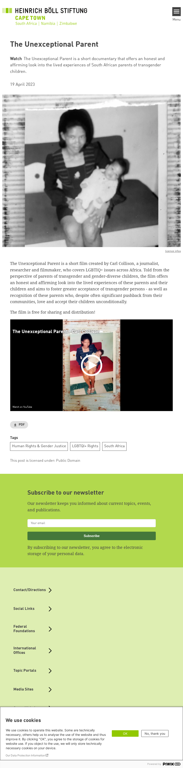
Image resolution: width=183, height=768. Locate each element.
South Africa (114, 446)
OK (125, 733)
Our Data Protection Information (25, 755)
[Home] (44, 13)
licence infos (173, 251)
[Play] (93, 365)
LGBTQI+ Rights (85, 446)
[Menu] (176, 11)
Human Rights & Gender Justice (39, 446)
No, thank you (155, 733)
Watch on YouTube (22, 407)
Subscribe (92, 536)
